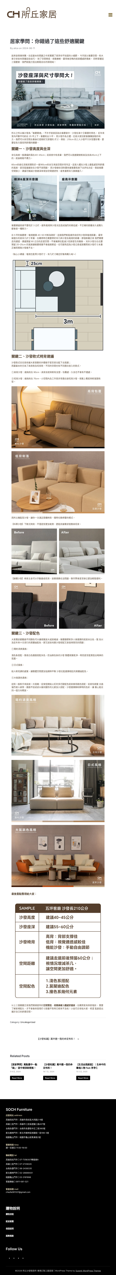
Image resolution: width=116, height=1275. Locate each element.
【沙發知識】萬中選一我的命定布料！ (56, 1038)
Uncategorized (27, 1022)
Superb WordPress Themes (88, 1270)
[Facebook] (13, 1258)
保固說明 (10, 1228)
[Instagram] (17, 1258)
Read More (17, 1078)
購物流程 (10, 1214)
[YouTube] (22, 1258)
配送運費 (10, 1221)
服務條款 (10, 1235)
